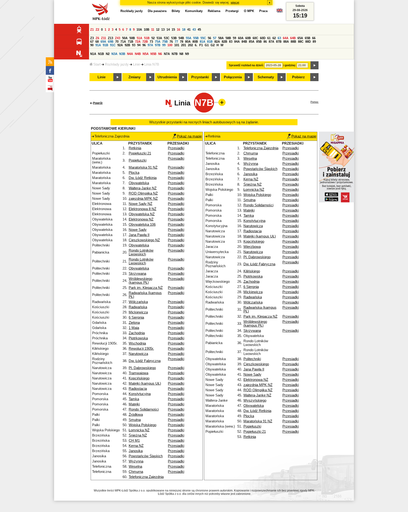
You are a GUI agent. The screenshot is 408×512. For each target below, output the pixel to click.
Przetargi (232, 11)
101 (176, 45)
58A (221, 38)
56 (209, 38)
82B (224, 41)
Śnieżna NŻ (138, 435)
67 (92, 41)
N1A (93, 54)
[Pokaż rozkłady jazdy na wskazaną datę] (314, 65)
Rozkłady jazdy (117, 64)
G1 (207, 45)
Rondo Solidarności (144, 409)
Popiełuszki (137, 160)
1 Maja (134, 328)
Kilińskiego (251, 271)
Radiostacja (138, 389)
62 (274, 38)
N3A (114, 54)
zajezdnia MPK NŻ (143, 198)
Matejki (134, 404)
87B (278, 41)
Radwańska (138, 307)
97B (157, 45)
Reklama (214, 11)
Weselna (135, 466)
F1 (201, 45)
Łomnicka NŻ (139, 430)
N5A (146, 54)
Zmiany (134, 77)
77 (176, 41)
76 (171, 41)
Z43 (117, 38)
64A (285, 38)
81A (202, 41)
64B (293, 38)
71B (130, 41)
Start (97, 64)
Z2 (97, 29)
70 (117, 41)
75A (157, 41)
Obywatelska (139, 183)
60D (262, 38)
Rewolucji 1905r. (141, 348)
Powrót (97, 103)
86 (265, 41)
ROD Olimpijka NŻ (143, 193)
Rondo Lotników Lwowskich (141, 252)
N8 (181, 54)
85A (251, 41)
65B (307, 38)
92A (120, 45)
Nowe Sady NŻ (140, 204)
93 (133, 45)
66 (313, 38)
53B (174, 38)
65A (300, 38)
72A (137, 41)
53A (159, 38)
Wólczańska (138, 302)
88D (308, 41)
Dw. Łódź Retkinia (143, 178)
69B (110, 41)
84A (237, 41)
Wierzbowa (252, 247)
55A (188, 38)
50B (132, 38)
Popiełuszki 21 (140, 153)
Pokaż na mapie (189, 136)
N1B (101, 54)
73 (151, 41)
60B (248, 38)
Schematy (266, 77)
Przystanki (200, 77)
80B (195, 41)
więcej (235, 2)
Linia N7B (151, 64)
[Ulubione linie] (220, 102)
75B (165, 41)
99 (164, 45)
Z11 (103, 38)
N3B (122, 54)
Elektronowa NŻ (141, 219)
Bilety (176, 11)
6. (196, 45)
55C (203, 38)
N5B (153, 54)
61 (269, 38)
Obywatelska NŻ (142, 214)
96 (144, 45)
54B (181, 38)
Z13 (110, 38)
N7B (175, 54)
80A (188, 41)
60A (240, 38)
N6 (160, 54)
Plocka (134, 173)
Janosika (136, 451)
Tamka (134, 399)
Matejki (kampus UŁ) (145, 383)
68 (97, 41)
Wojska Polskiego (142, 425)
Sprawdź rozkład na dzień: (246, 65)
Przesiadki (176, 148)
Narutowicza (138, 354)
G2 (213, 45)
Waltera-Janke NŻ (143, 188)
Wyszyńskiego (254, 400)
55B (196, 38)
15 (173, 29)
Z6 (97, 38)
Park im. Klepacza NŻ (146, 288)
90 (92, 45)
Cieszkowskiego (256, 364)
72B (145, 41)
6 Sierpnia (136, 317)
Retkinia (135, 148)
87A (271, 41)
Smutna (135, 420)
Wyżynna (136, 461)
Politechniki (252, 359)
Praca (263, 11)
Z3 (92, 38)
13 (163, 29)
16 (178, 29)
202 (190, 45)
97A (150, 45)
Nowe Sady (138, 230)
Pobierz (298, 77)
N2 (108, 54)
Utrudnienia (167, 77)
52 (153, 38)
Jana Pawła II (139, 235)
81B (209, 41)
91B (105, 45)
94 (138, 45)
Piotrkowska (138, 338)
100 (169, 45)
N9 (187, 54)
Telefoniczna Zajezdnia (146, 477)
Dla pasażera (157, 11)
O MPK (249, 11)
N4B (138, 54)
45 (199, 29)
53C (166, 38)
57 (214, 38)
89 (314, 41)
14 (168, 29)
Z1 (92, 29)
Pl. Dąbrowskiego (142, 368)
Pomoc (314, 101)
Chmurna (136, 472)
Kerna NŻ (136, 446)
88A (286, 41)
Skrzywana (137, 273)
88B (293, 41)
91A (98, 45)
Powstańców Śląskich (146, 456)
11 (152, 29)
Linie (136, 64)
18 (183, 29)
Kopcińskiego (139, 378)
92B (127, 45)
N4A (130, 54)
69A (103, 41)
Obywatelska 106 (142, 224)
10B (146, 29)
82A (217, 41)
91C (112, 45)
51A (139, 38)
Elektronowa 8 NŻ (142, 209)
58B (228, 38)
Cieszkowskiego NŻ (144, 240)
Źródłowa (136, 414)
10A (139, 29)
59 (234, 38)
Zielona (134, 323)
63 (279, 38)
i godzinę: (289, 65)
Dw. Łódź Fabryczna (145, 361)
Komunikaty (194, 11)
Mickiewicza (138, 312)
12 (157, 29)
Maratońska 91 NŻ (143, 167)
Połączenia (233, 77)
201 (183, 45)
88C (300, 41)
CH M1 (134, 440)
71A (123, 41)
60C (255, 38)
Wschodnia (137, 343)
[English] (279, 11)
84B (244, 41)
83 (230, 41)
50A (125, 38)
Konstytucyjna (140, 394)
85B (259, 41)
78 (181, 41)
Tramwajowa (138, 373)
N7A (167, 54)
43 (194, 29)
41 (189, 29)
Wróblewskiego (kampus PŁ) (140, 280)
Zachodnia (137, 333)
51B (146, 38)
